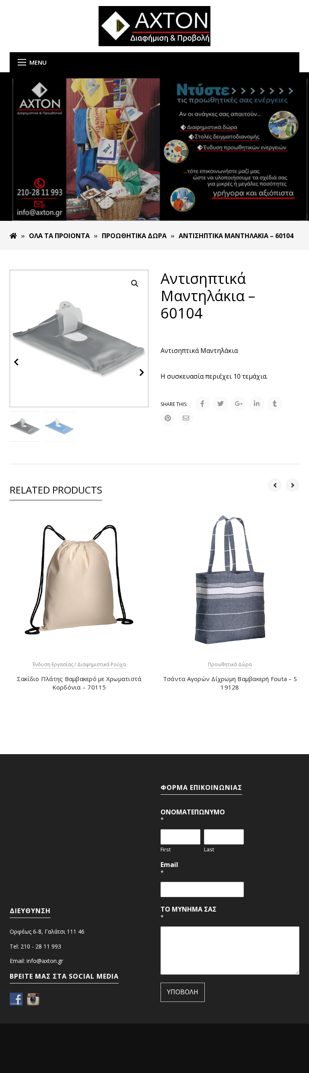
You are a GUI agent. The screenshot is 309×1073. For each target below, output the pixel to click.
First (166, 849)
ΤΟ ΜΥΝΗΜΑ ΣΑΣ (188, 913)
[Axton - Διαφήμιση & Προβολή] (154, 25)
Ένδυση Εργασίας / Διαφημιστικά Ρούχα (79, 664)
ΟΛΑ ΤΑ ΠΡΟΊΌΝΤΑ (59, 235)
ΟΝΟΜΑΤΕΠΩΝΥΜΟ (193, 816)
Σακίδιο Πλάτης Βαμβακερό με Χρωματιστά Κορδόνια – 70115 (79, 683)
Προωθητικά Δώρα (134, 235)
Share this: (174, 404)
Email (169, 868)
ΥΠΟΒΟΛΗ (182, 991)
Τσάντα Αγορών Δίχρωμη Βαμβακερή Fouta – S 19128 (230, 683)
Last (209, 849)
